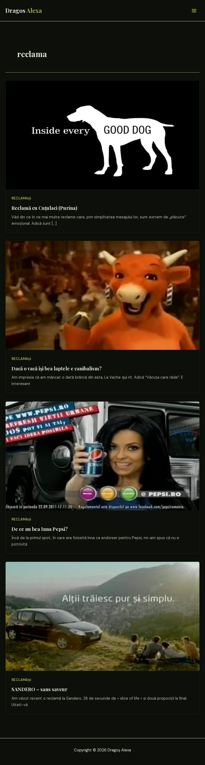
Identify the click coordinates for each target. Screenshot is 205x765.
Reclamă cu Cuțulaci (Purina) (44, 208)
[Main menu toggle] (194, 10)
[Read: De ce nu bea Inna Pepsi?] (102, 455)
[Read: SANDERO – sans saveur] (102, 616)
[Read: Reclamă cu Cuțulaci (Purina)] (102, 134)
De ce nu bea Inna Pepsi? (39, 529)
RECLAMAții (21, 198)
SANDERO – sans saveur (39, 689)
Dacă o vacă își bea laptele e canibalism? (56, 368)
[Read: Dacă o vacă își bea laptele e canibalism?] (102, 295)
